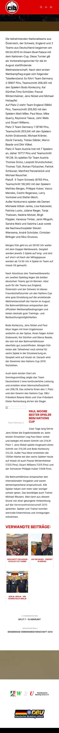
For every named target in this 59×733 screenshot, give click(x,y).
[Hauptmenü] (51, 7)
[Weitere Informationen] (46, 7)
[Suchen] (41, 7)
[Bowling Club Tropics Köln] (11, 7)
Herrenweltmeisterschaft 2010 (30, 504)
